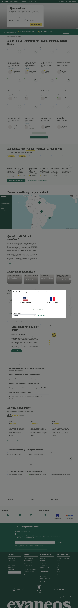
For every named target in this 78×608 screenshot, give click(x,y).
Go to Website (41, 315)
